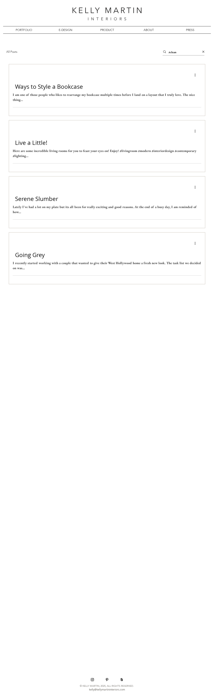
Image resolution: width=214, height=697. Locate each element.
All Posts (11, 52)
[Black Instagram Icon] (92, 680)
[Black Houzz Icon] (122, 680)
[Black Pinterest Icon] (107, 680)
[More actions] (196, 74)
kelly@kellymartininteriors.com (107, 689)
